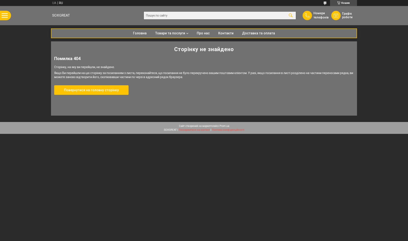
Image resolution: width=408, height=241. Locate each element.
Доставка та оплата (258, 33)
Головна (140, 33)
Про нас (203, 33)
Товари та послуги (170, 33)
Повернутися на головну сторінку (91, 90)
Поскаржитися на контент (194, 129)
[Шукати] (291, 16)
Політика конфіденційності (228, 129)
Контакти (226, 33)
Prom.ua (224, 126)
